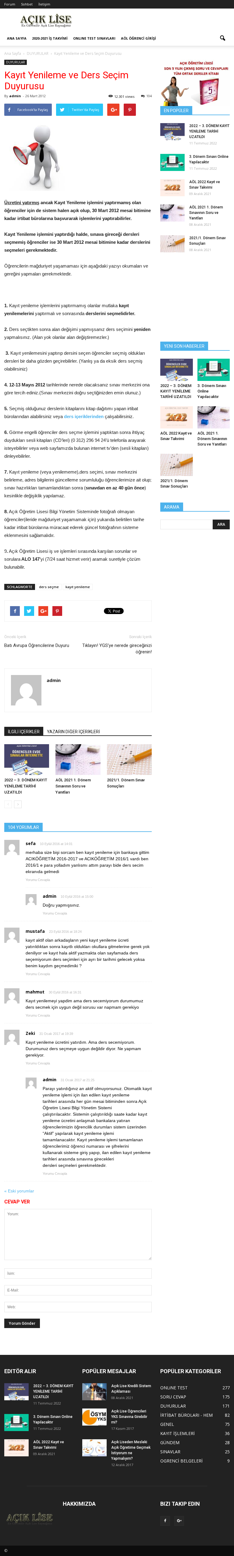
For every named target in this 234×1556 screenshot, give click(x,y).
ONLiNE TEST (174, 1388)
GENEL (167, 1424)
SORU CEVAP (173, 1397)
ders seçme (49, 586)
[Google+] (179, 1521)
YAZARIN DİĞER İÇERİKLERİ (73, 731)
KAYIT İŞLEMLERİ (177, 1433)
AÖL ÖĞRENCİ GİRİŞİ (138, 38)
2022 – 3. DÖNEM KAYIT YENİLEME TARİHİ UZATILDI (25, 786)
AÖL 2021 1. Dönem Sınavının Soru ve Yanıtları (73, 786)
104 (149, 96)
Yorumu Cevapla (38, 880)
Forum (9, 4)
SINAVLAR (170, 1452)
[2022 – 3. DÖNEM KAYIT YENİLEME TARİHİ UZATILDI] (26, 759)
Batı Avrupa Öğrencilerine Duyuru (36, 645)
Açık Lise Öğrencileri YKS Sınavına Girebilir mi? (129, 1416)
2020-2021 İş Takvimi (50, 38)
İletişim (44, 4)
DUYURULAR (15, 62)
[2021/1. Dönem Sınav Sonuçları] (129, 759)
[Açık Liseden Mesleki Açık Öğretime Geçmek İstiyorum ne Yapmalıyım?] (94, 1447)
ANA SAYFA (17, 38)
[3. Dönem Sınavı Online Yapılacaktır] (172, 162)
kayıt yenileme (78, 586)
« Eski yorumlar (19, 1190)
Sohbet (27, 4)
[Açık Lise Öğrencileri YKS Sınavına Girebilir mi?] (94, 1417)
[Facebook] (165, 1521)
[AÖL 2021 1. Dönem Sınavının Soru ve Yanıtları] (77, 759)
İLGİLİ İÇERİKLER (24, 731)
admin (15, 96)
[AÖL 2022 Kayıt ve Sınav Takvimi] (172, 187)
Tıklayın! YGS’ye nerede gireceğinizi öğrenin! (117, 649)
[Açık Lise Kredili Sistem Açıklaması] (94, 1391)
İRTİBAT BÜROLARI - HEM (186, 1415)
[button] (222, 38)
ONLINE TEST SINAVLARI (94, 38)
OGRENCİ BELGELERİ (181, 1461)
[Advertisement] (158, 22)
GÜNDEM (169, 1442)
